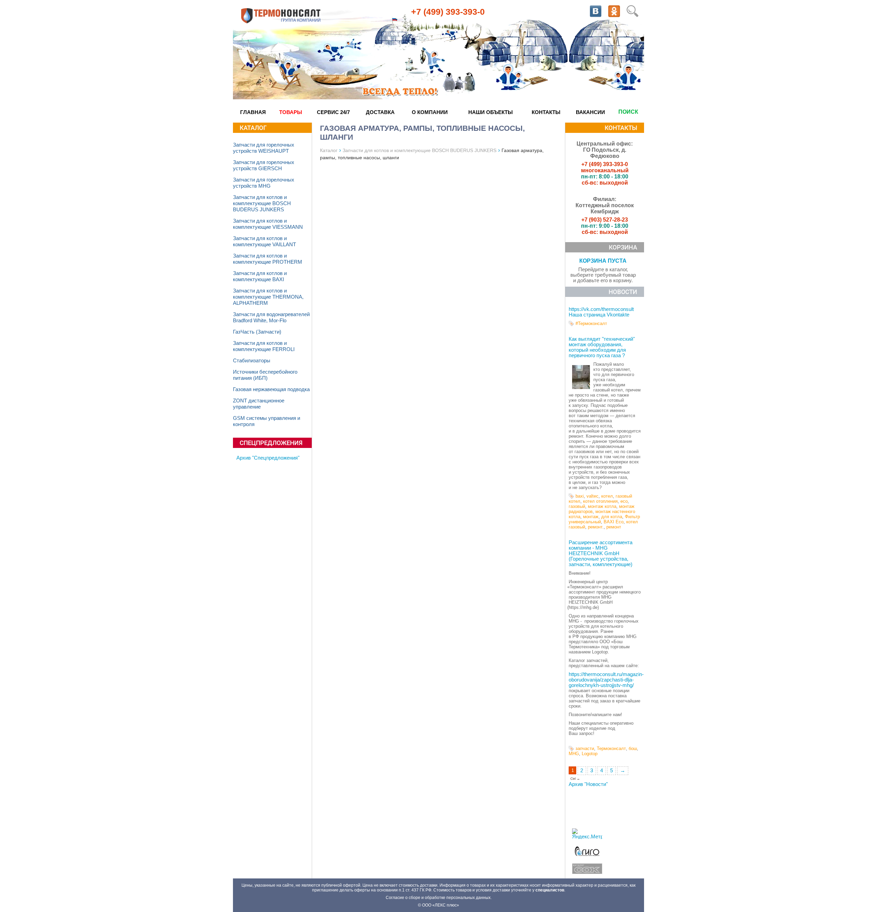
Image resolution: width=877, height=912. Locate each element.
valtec (592, 496)
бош (633, 748)
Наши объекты (490, 112)
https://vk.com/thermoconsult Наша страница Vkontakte (601, 312)
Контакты (546, 112)
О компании (430, 112)
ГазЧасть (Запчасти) (257, 332)
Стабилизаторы (251, 360)
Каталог (328, 150)
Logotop (589, 753)
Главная (253, 112)
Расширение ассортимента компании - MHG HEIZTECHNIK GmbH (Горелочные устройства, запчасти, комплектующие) (600, 553)
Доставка (380, 112)
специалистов (549, 890)
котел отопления (600, 501)
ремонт (613, 526)
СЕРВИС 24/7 (333, 112)
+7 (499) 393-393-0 (448, 11)
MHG (574, 753)
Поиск (628, 112)
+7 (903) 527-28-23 (604, 220)
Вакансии (590, 112)
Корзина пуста (603, 261)
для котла (611, 516)
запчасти (585, 748)
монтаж (590, 516)
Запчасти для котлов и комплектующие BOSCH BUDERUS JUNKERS (262, 203)
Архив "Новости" (588, 784)
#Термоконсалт (591, 323)
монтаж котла (602, 506)
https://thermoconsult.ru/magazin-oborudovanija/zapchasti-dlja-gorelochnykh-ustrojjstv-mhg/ (606, 680)
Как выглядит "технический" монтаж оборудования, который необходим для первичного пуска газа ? (602, 347)
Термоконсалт (611, 748)
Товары (290, 112)
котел (607, 496)
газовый (577, 506)
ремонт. (596, 526)
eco (624, 501)
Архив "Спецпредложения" (267, 458)
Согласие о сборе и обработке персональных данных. (439, 897)
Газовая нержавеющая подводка (271, 389)
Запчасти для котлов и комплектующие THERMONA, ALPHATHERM (268, 297)
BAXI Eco (613, 521)
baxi (580, 496)
